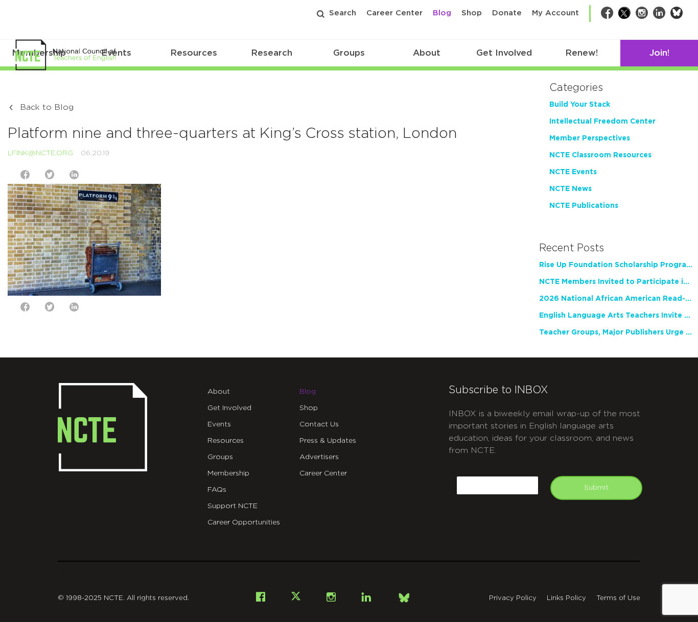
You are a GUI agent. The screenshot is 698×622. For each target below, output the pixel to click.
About (426, 53)
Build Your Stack (579, 104)
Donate (507, 13)
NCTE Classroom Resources (600, 155)
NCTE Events (573, 172)
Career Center (394, 13)
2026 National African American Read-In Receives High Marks (615, 298)
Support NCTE (232, 506)
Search (342, 13)
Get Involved (504, 53)
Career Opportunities (243, 522)
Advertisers (319, 457)
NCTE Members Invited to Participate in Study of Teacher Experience (615, 281)
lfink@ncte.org (40, 153)
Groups (349, 53)
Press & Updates (327, 440)
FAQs (216, 489)
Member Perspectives (589, 138)
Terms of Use (618, 598)
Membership (228, 473)
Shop (471, 13)
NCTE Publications (583, 205)
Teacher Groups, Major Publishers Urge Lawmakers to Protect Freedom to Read (615, 332)
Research (271, 53)
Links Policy (566, 598)
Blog (442, 13)
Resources (193, 53)
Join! (659, 53)
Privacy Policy (513, 598)
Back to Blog (47, 107)
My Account (555, 13)
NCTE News (570, 189)
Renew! (581, 53)
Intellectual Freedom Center (602, 121)
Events (219, 424)
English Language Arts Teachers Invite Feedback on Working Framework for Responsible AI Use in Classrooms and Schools (615, 315)
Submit (596, 487)
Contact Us (319, 424)
